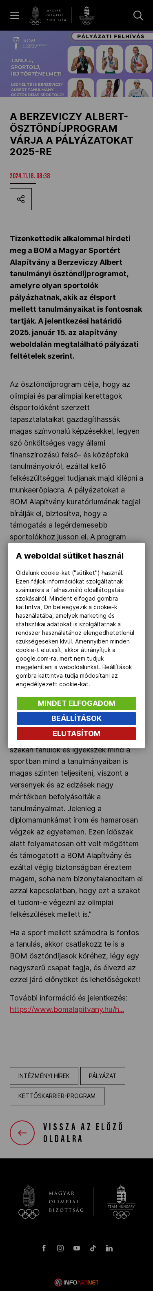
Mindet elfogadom (76, 703)
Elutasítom (76, 733)
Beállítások (76, 718)
